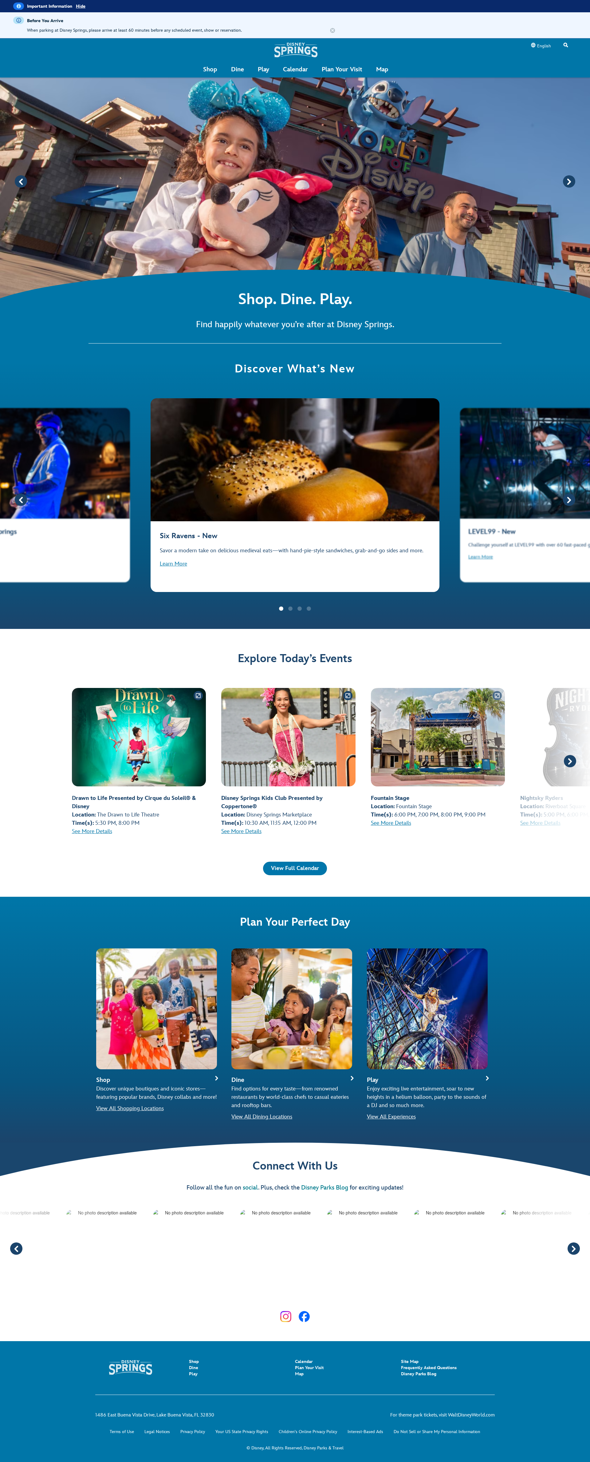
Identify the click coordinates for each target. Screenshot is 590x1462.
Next (569, 181)
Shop (194, 1361)
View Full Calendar (295, 868)
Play (193, 1374)
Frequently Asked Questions (429, 1367)
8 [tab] (309, 1296)
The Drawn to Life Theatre (128, 815)
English (544, 46)
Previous (21, 181)
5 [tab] (281, 1296)
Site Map (410, 1361)
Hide (80, 6)
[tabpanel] (295, 495)
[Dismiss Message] (332, 31)
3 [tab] (300, 609)
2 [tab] (290, 609)
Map (299, 1374)
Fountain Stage (414, 806)
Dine (193, 1367)
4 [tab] (309, 609)
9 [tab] (318, 1296)
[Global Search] (566, 45)
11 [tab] (336, 1296)
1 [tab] (281, 609)
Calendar (304, 1361)
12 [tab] (346, 1296)
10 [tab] (327, 1296)
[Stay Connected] (285, 1316)
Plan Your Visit (309, 1367)
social (250, 1187)
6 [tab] (290, 1296)
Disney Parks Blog (324, 1187)
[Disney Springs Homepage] (295, 49)
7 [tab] (300, 1296)
